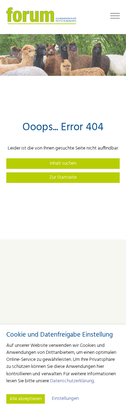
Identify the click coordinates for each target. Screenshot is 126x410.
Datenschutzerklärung (72, 381)
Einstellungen (65, 398)
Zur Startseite (63, 177)
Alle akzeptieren (25, 399)
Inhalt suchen (63, 163)
